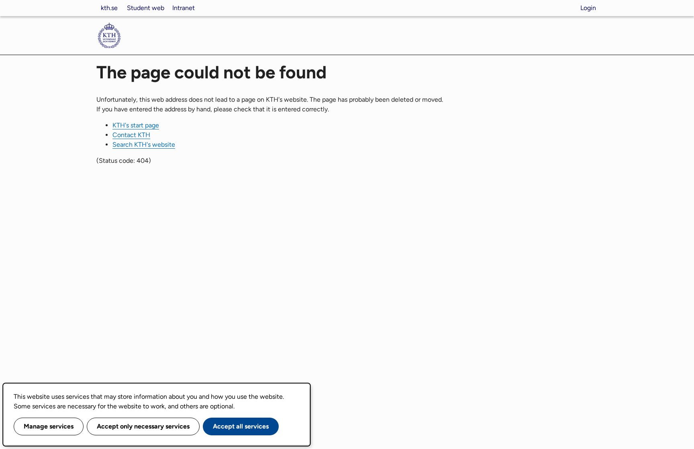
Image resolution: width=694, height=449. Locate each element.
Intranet (183, 8)
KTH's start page (135, 125)
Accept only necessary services (143, 426)
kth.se (109, 8)
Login (588, 8)
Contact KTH (131, 135)
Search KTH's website (143, 144)
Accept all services (241, 426)
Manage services (48, 426)
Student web (145, 8)
